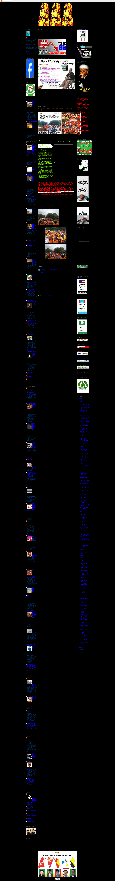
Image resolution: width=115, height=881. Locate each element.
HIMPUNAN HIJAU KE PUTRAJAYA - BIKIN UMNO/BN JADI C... (84, 569)
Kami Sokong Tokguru (32, 208)
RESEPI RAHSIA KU (31, 815)
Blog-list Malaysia (31, 551)
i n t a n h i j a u (30, 289)
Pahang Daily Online (31, 144)
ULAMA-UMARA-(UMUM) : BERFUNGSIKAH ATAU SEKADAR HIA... (83, 473)
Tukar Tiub (29, 487)
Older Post (72, 293)
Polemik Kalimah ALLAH (31, 246)
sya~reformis (30, 806)
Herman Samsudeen (31, 810)
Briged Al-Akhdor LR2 (31, 274)
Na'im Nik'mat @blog (31, 166)
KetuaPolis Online (31, 723)
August (81, 401)
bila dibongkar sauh (31, 761)
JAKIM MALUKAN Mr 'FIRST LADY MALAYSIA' (84, 636)
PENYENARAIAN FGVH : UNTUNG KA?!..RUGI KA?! (83, 524)
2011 (80, 646)
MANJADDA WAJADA (31, 240)
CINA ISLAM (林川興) (31, 442)
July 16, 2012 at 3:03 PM (52, 269)
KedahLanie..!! (30, 793)
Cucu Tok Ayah (30, 372)
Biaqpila (29, 535)
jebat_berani (43, 269)
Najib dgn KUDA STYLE (34, 755)
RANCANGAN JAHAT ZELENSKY (34, 489)
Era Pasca (29, 627)
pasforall (29, 778)
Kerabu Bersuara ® (31, 423)
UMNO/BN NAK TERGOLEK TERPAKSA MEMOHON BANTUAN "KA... (83, 591)
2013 (80, 398)
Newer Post (40, 293)
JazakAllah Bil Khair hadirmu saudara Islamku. (34, 211)
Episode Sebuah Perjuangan (30, 596)
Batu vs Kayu (30, 520)
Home (56, 293)
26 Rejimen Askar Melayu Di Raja (30, 738)
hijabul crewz (30, 678)
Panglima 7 (29, 195)
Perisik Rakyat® (30, 821)
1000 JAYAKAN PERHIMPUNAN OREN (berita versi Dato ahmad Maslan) (55, 108)
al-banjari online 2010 (31, 813)
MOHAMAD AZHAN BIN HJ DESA (31, 376)
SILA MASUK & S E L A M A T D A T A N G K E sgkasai (32, 380)
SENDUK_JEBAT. (30, 101)
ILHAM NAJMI (30, 587)
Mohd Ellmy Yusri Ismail (29, 58)
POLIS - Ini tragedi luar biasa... (34, 698)
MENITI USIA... (30, 258)
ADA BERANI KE (30, 334)
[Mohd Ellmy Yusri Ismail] (30, 77)
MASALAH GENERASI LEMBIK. (34, 168)
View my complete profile (31, 53)
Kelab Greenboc (30, 569)
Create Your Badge (29, 78)
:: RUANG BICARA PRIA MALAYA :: (31, 611)
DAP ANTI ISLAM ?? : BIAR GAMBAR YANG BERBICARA (84, 485)
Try (28, 807)
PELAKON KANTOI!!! (84, 463)
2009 (80, 649)
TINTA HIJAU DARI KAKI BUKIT (31, 223)
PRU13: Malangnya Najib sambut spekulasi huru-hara (32, 741)
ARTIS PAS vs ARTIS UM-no (34, 304)
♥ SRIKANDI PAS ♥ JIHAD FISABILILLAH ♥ (31, 301)
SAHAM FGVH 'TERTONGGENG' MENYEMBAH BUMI (84, 460)
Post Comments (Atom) (47, 295)
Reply (42, 272)
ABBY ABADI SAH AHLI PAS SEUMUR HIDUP (84, 509)
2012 (80, 399)
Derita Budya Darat (33, 337)
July (81, 403)
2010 (80, 647)
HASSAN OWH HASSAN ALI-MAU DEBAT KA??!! (84, 615)
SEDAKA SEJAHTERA (31, 503)
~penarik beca (30, 472)
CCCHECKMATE (30, 753)
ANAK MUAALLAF (31, 245)
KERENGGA (29, 388)
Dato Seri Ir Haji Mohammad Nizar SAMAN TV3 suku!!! (84, 605)
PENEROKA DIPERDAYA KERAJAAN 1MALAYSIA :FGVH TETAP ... (84, 558)
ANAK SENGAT (30, 664)
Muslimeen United (31, 710)
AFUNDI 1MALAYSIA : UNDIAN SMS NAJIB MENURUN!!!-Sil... (84, 417)
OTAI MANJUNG (30, 696)
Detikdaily (29, 818)
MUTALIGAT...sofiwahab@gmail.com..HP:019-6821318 (32, 460)
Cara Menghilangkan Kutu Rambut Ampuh (34, 614)
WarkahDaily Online (31, 403)
